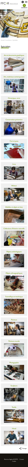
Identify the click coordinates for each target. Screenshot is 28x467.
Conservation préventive (14, 119)
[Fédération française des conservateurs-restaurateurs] (9, 3)
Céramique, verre (14, 98)
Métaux (14, 185)
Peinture (14, 319)
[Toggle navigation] (26, 2)
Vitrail (14, 428)
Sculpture (14, 385)
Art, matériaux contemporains (14, 76)
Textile (14, 407)
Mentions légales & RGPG (11, 459)
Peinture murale (14, 341)
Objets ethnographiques (14, 273)
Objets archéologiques (14, 251)
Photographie (14, 362)
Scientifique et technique (14, 296)
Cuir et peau (14, 141)
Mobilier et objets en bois (14, 207)
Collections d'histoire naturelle (14, 228)
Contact (21, 459)
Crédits (14, 461)
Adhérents (24, 8)
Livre (14, 164)
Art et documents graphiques (14, 55)
